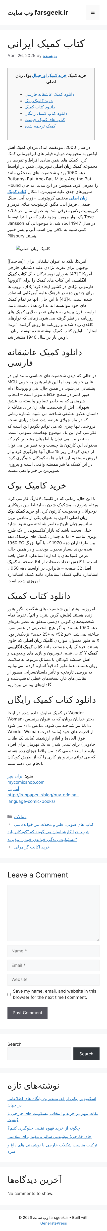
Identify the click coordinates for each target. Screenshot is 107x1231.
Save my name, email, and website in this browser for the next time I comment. (54, 994)
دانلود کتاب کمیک (40, 106)
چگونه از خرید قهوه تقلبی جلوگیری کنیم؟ (43, 1128)
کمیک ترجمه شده (40, 126)
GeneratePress (53, 1223)
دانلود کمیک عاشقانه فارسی (49, 94)
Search (14, 1044)
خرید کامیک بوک (39, 100)
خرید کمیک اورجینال (49, 75)
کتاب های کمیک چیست (45, 119)
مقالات (20, 816)
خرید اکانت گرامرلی (32, 846)
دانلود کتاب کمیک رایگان (46, 113)
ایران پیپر (15, 776)
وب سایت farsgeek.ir (37, 12)
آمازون (13, 788)
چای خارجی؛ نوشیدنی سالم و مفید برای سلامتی (49, 1136)
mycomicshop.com (26, 782)
